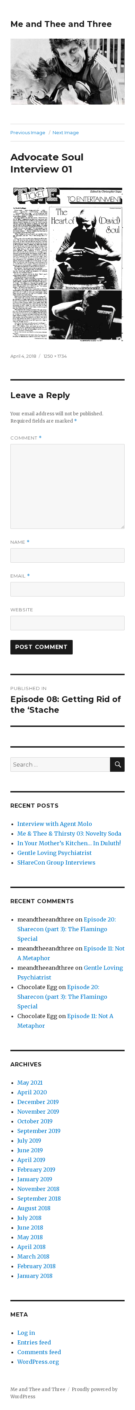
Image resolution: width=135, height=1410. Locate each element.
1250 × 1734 (55, 356)
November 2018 (38, 1188)
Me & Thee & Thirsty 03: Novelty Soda (69, 833)
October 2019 (35, 1121)
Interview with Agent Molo (54, 823)
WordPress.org (38, 1361)
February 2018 (36, 1266)
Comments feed (39, 1352)
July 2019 (29, 1140)
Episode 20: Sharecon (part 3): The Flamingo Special (66, 929)
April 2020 (32, 1092)
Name (20, 542)
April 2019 (31, 1159)
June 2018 (30, 1227)
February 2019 (36, 1169)
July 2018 (29, 1217)
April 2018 (31, 1246)
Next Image (66, 132)
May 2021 (30, 1082)
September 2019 (39, 1130)
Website (21, 609)
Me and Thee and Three (61, 24)
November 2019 (38, 1111)
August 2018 (34, 1208)
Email (20, 576)
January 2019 (34, 1179)
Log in (26, 1332)
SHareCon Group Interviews (56, 862)
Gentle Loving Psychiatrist (54, 852)
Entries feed (34, 1342)
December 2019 (38, 1101)
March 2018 (33, 1256)
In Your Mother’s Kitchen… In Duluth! (69, 843)
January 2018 (35, 1275)
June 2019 (30, 1150)
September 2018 (39, 1198)
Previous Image (27, 132)
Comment (26, 438)
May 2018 (30, 1237)
